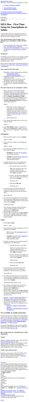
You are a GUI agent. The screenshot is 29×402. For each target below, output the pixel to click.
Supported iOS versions (12, 73)
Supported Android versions (13, 75)
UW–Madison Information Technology (12, 391)
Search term (3, 17)
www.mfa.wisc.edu (14, 93)
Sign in (2, 400)
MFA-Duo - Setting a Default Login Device (14, 298)
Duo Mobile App (23, 156)
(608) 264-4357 (13, 322)
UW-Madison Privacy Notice (8, 394)
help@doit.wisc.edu (12, 328)
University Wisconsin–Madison (12, 5)
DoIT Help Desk (16, 113)
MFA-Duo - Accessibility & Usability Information (14, 319)
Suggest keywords (6, 372)
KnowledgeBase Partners (10, 7)
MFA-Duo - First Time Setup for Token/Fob (15, 46)
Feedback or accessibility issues (8, 390)
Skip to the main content (6, 1)
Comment (19, 387)
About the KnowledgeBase (10, 9)
